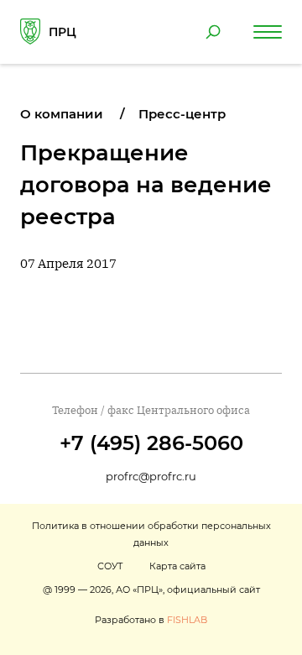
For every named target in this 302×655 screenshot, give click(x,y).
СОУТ (109, 566)
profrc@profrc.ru (151, 476)
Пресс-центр (182, 114)
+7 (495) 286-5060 (151, 443)
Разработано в (151, 620)
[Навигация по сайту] (267, 31)
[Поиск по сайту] (213, 31)
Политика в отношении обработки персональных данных (151, 534)
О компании (61, 114)
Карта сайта (177, 566)
